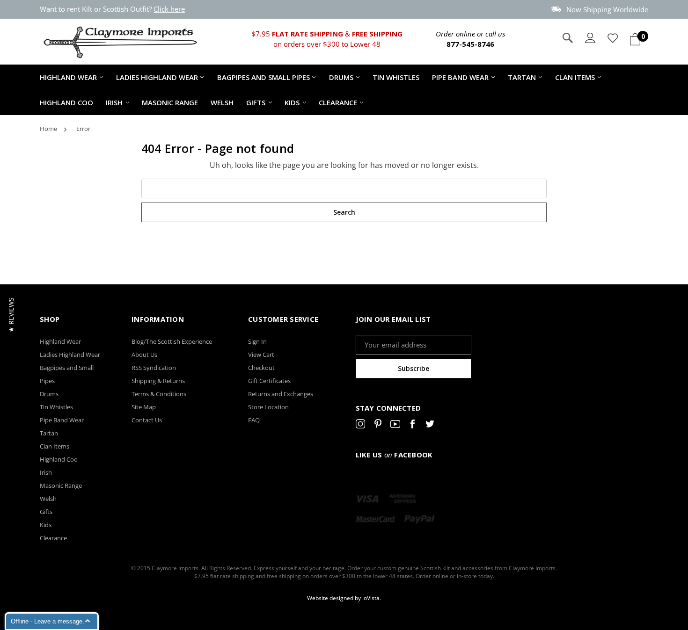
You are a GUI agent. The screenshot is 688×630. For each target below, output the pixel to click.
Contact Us (147, 420)
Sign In (257, 341)
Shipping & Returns (158, 381)
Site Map (144, 407)
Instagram (361, 425)
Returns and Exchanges (280, 394)
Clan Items (575, 77)
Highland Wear (68, 77)
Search (568, 38)
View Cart (261, 354)
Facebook (412, 425)
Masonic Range (170, 102)
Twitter (430, 425)
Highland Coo (66, 102)
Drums (341, 77)
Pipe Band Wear (460, 77)
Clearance (338, 102)
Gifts (255, 102)
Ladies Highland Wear (157, 77)
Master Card (375, 519)
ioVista (371, 598)
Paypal (419, 519)
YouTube (395, 425)
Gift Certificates (269, 381)
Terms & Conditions (159, 394)
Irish (114, 102)
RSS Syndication (154, 367)
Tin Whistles (396, 77)
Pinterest (378, 425)
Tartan (522, 77)
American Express (402, 498)
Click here (169, 9)
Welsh (222, 102)
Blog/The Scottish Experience (172, 341)
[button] (11, 315)
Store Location (268, 407)
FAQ (254, 420)
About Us (144, 354)
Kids (292, 102)
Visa (367, 498)
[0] (635, 39)
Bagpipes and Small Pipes (263, 77)
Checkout (261, 367)
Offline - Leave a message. (47, 621)
